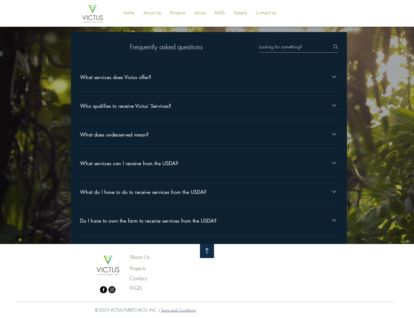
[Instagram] (111, 289)
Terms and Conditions (178, 310)
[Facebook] (103, 289)
